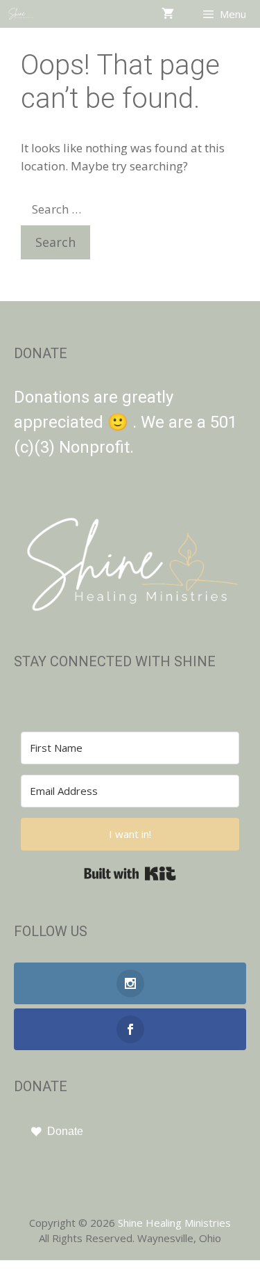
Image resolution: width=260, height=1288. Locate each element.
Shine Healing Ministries (174, 1223)
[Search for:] (100, 209)
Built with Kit (130, 873)
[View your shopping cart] (168, 14)
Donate (65, 1131)
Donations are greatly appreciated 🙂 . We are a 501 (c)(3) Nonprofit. (125, 422)
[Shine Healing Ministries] (21, 14)
